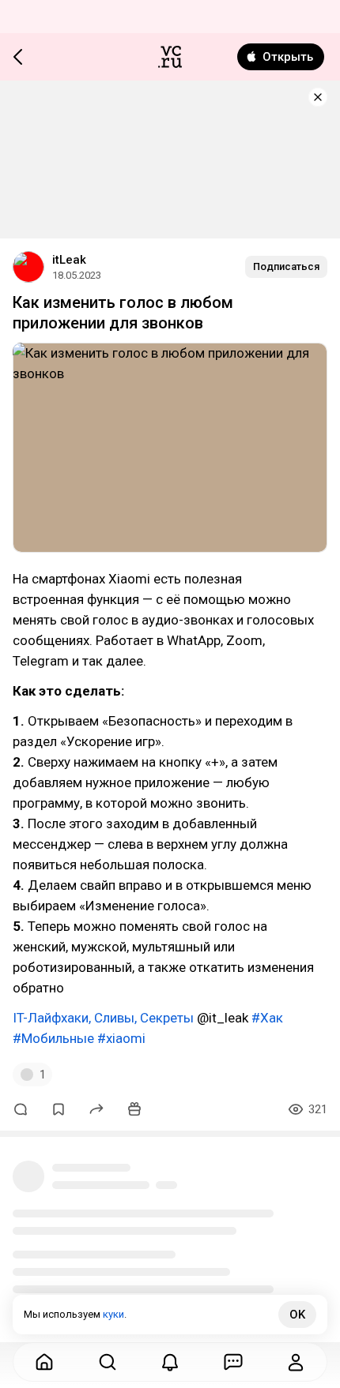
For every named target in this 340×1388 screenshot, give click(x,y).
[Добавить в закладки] (58, 1109)
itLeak (69, 260)
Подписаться (286, 266)
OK (297, 1314)
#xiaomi (121, 1038)
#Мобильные (53, 1038)
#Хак (267, 1018)
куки (113, 1314)
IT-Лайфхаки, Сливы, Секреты (103, 1018)
